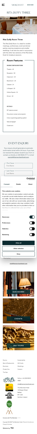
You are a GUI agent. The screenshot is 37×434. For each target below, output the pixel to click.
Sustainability (21, 360)
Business (5, 366)
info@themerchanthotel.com (18, 263)
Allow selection (18, 248)
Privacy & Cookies (7, 424)
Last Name (10, 171)
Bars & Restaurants (8, 363)
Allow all (18, 243)
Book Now (30, 5)
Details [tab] (18, 184)
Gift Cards (20, 363)
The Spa (5, 372)
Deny (18, 254)
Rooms (5, 360)
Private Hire (6, 369)
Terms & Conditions (28, 422)
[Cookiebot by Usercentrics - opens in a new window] (26, 179)
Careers (20, 369)
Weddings (21, 366)
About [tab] (30, 184)
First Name (10, 163)
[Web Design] (12, 428)
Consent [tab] (6, 184)
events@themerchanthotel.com (18, 157)
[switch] (32, 222)
